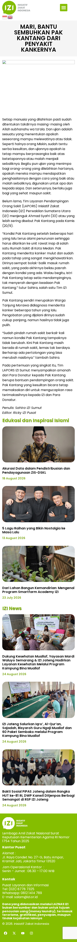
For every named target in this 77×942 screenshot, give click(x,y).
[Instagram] (31, 933)
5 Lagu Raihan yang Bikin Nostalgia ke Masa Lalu (33, 530)
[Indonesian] (5, 17)
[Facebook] (5, 933)
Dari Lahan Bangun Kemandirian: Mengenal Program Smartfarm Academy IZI (38, 590)
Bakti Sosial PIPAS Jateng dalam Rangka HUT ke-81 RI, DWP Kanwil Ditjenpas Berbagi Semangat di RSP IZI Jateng (38, 795)
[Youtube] (23, 933)
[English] (10, 17)
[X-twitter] (14, 933)
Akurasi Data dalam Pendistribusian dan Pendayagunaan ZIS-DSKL (36, 470)
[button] (63, 7)
